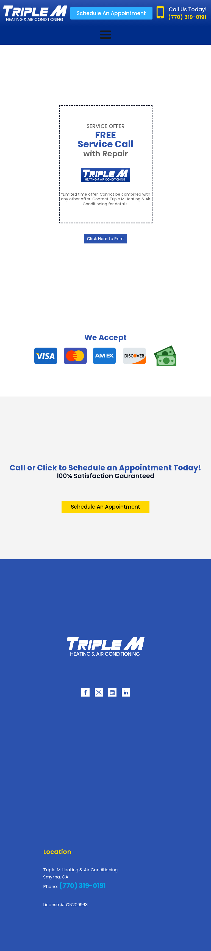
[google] (112, 692)
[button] (111, 13)
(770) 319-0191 (82, 885)
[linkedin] (126, 692)
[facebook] (85, 692)
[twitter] (99, 692)
